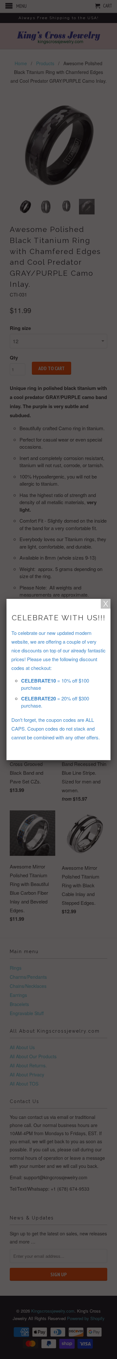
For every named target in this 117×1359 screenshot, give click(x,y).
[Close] (105, 604)
